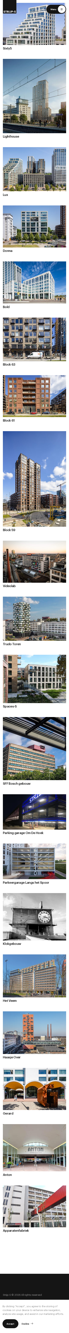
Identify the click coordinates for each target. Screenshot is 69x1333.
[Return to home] (9, 7)
